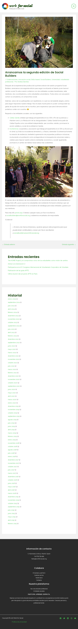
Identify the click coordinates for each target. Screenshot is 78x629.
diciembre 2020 (13, 376)
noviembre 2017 (13, 463)
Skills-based (35, 79)
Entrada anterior (8, 244)
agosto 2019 (12, 419)
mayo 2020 (12, 393)
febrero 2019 (12, 436)
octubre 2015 (12, 503)
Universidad (56, 79)
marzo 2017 (12, 473)
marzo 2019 (12, 433)
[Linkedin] (68, 618)
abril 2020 (11, 396)
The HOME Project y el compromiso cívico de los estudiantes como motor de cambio (38, 260)
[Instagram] (71, 618)
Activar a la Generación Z (16, 264)
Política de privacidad (19, 622)
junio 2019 (11, 426)
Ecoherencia (14, 129)
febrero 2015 (12, 523)
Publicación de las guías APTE (18, 270)
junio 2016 (11, 483)
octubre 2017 (12, 466)
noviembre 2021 (13, 359)
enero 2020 (12, 403)
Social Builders (46, 79)
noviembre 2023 (13, 319)
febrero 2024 (12, 312)
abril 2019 (11, 429)
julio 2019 (11, 423)
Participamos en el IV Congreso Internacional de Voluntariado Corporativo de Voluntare (38, 267)
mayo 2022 (12, 349)
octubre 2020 (12, 383)
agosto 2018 (12, 450)
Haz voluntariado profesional (39, 588)
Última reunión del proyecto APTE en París (22, 274)
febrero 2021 (12, 373)
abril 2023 (11, 332)
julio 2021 (11, 366)
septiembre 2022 (14, 342)
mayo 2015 (11, 517)
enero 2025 (12, 299)
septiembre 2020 (14, 386)
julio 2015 (11, 510)
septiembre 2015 (13, 507)
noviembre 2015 (13, 500)
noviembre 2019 (13, 409)
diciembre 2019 (13, 406)
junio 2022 (11, 346)
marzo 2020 (12, 399)
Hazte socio (39, 577)
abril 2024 (11, 309)
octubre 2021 (12, 362)
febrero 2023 (12, 336)
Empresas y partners (39, 573)
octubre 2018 (12, 446)
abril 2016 (11, 490)
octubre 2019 (12, 413)
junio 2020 (11, 389)
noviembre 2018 (13, 443)
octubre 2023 (12, 322)
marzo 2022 (12, 352)
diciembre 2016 (13, 476)
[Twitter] (64, 618)
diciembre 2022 (13, 339)
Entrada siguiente (69, 244)
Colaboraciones (12, 79)
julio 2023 (11, 329)
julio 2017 (11, 470)
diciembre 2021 (13, 356)
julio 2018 (11, 453)
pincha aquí (19, 213)
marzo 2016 (12, 493)
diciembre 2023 (13, 316)
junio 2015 (11, 513)
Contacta (39, 580)
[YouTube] (75, 618)
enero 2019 (12, 440)
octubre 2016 (12, 480)
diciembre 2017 (13, 460)
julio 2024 (11, 306)
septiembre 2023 (14, 326)
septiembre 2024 (14, 302)
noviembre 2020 (13, 379)
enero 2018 (12, 456)
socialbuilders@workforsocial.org (18, 215)
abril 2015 (11, 520)
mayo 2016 (12, 487)
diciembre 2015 (13, 497)
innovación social (24, 79)
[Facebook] (60, 618)
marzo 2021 (12, 369)
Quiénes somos (39, 575)
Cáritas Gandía (15, 118)
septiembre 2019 (14, 416)
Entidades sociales (39, 591)
